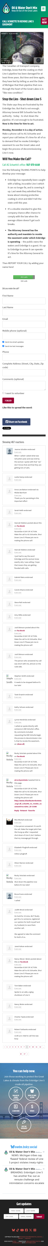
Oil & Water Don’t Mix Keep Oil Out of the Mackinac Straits (19, 8)
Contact (28, 1238)
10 (33, 1047)
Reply (16, 810)
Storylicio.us (17, 1243)
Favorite (31, 810)
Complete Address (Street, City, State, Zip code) (23, 365)
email (15, 1241)
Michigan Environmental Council (30, 1237)
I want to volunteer (14, 393)
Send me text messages (14, 346)
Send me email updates (14, 342)
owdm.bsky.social (26, 1147)
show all (20, 744)
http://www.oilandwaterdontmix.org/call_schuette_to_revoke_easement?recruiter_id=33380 (27, 803)
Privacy (20, 1238)
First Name (7, 295)
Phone (5, 351)
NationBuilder (31, 1243)
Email (5, 319)
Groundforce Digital (33, 1241)
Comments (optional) (13, 379)
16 (21, 1054)
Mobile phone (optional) (14, 330)
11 (36, 1047)
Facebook (21, 526)
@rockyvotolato (21, 780)
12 (40, 1047)
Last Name (7, 307)
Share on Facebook (17, 421)
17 (24, 1054)
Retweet (23, 810)
